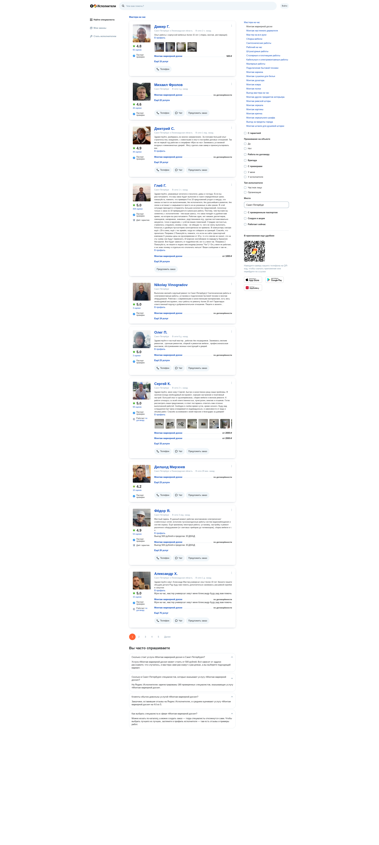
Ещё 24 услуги (162, 261)
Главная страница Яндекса (91, 6)
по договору (141, 419)
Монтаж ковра (253, 84)
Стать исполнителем (105, 36)
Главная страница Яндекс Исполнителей (103, 6)
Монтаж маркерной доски (168, 56)
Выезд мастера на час (257, 93)
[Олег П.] (142, 339)
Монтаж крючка (254, 113)
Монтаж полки (253, 88)
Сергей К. (162, 384)
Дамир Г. (162, 27)
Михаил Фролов (168, 85)
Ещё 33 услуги (162, 443)
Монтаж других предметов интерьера (265, 97)
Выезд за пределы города (259, 122)
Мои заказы (100, 28)
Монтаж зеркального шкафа (260, 117)
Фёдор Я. (162, 511)
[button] (163, 69)
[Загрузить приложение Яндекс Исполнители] (266, 251)
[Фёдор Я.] (142, 518)
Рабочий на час (254, 47)
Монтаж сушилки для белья (260, 76)
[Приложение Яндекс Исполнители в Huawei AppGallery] (253, 288)
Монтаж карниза (254, 72)
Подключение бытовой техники (262, 68)
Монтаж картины (254, 109)
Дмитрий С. (164, 129)
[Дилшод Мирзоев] (142, 474)
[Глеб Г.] (142, 192)
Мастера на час (252, 22)
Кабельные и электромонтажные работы (267, 59)
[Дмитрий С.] (142, 135)
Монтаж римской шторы (258, 101)
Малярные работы (255, 63)
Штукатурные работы (257, 51)
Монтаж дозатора (255, 80)
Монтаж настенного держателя (262, 30)
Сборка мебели (254, 39)
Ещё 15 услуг (161, 61)
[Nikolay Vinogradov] (142, 292)
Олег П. (160, 332)
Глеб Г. (160, 186)
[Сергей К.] (142, 390)
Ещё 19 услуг (161, 162)
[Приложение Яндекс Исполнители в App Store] (253, 280)
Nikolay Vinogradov (171, 285)
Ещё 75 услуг (161, 613)
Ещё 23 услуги (162, 360)
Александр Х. (166, 574)
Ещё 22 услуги (162, 100)
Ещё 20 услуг (161, 550)
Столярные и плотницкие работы (263, 55)
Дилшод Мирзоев (169, 467)
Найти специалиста (104, 19)
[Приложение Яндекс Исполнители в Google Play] (275, 280)
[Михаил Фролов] (142, 92)
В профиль (159, 37)
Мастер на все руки (256, 34)
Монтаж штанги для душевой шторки (265, 126)
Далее (167, 636)
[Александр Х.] (142, 580)
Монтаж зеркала (254, 105)
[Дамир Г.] (142, 33)
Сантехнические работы (258, 43)
